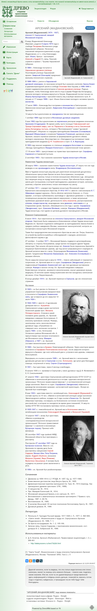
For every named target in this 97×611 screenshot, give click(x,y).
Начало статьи (9, 26)
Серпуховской (40, 35)
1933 (33, 393)
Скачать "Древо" (13, 73)
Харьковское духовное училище (38, 70)
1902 (33, 121)
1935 (29, 409)
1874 (50, 32)
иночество (29, 101)
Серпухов (70, 278)
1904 (35, 165)
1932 (36, 376)
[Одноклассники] (30, 560)
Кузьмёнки (45, 305)
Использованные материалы (10, 35)
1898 (45, 99)
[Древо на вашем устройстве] (92, 608)
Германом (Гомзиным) (65, 134)
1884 (29, 67)
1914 (34, 218)
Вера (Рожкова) (48, 458)
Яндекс (56, 596)
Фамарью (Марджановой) (78, 208)
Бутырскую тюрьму (33, 428)
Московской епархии (34, 37)
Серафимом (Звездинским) (72, 262)
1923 (29, 289)
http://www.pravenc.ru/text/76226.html (46, 543)
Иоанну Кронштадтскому (35, 96)
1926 (33, 330)
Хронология (11, 68)
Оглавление (11, 21)
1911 (37, 188)
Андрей (37, 59)
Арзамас (48, 347)
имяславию (78, 203)
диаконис (68, 203)
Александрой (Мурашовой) (79, 393)
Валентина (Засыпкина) (35, 460)
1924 (32, 299)
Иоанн (32, 56)
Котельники (67, 360)
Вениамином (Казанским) (77, 251)
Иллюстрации (12, 52)
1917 (67, 190)
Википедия (59, 598)
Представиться (87, 8)
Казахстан (74, 398)
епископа (59, 218)
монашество (68, 105)
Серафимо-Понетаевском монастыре (51, 349)
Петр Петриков (51, 453)
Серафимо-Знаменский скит (50, 265)
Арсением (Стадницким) (35, 124)
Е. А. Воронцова (77, 141)
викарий (50, 35)
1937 (56, 32)
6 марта (45, 43)
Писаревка (37, 46)
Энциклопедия (40, 8)
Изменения (11, 46)
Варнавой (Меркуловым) (35, 134)
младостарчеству (40, 203)
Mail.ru (68, 598)
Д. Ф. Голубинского (56, 141)
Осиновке (63, 86)
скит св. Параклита (55, 126)
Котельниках (73, 409)
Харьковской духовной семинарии (40, 82)
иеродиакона (57, 114)
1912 (62, 190)
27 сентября (41, 443)
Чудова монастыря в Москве (74, 157)
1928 (54, 358)
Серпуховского (70, 218)
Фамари (36, 267)
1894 (34, 81)
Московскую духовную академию (66, 117)
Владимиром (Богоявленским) (68, 168)
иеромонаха (62, 121)
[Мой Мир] (33, 560)
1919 (42, 278)
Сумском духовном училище (69, 89)
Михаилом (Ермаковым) (54, 253)
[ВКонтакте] (26, 560)
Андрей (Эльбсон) (39, 455)
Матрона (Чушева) (33, 458)
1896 (83, 86)
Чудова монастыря (67, 165)
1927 (39, 340)
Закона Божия (89, 84)
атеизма (28, 203)
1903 (29, 145)
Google (64, 596)
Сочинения (8, 28)
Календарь (10, 62)
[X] (37, 560)
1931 (29, 367)
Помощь (9, 84)
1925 (34, 303)
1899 (87, 86)
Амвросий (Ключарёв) (41, 75)
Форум (53, 8)
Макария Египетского (54, 147)
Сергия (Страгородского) (61, 363)
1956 (29, 469)
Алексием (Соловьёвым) (80, 131)
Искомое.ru (50, 601)
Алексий (28, 59)
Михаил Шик (39, 453)
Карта (8, 57)
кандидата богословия (72, 145)
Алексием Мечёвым (51, 208)
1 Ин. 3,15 (55, 4)
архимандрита (44, 168)
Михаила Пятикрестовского (39, 311)
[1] (42, 59)
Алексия (66, 246)
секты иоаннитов (69, 200)
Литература (8, 31)
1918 (59, 260)
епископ (28, 35)
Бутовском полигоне (33, 445)
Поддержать (11, 78)
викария (80, 218)
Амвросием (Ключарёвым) (64, 107)
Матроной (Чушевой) (81, 412)
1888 (29, 81)
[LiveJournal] (41, 560)
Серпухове (51, 360)
